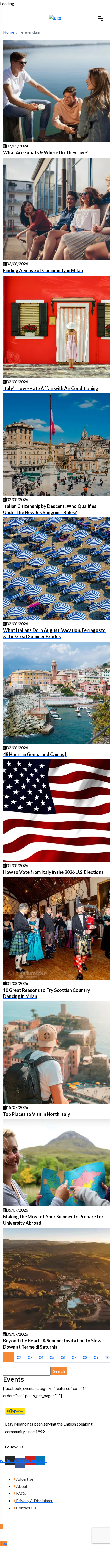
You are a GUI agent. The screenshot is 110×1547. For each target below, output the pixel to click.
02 (19, 1357)
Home (8, 31)
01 (8, 1357)
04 (41, 1357)
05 (52, 1357)
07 (74, 1357)
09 (96, 1357)
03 (30, 1357)
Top (3, 1543)
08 (85, 1357)
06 (63, 1357)
